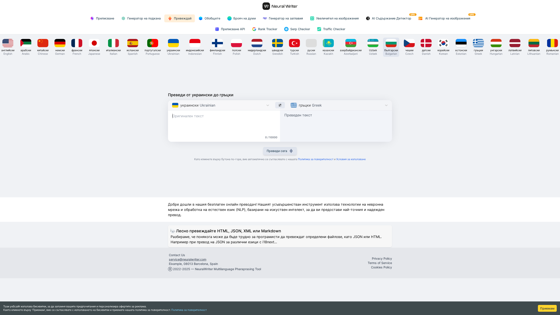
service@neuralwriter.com (187, 259)
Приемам (547, 308)
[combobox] (172, 105)
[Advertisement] (280, 73)
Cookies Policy (381, 267)
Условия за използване (351, 159)
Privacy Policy (382, 258)
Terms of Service (380, 263)
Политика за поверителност (189, 310)
